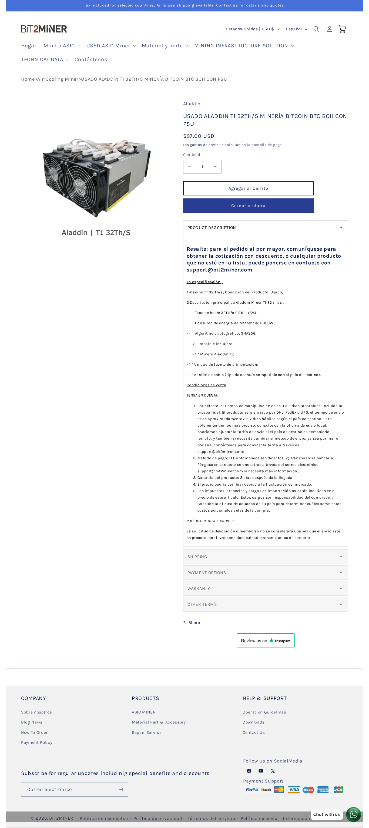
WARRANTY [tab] (198, 588)
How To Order (34, 732)
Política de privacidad (157, 818)
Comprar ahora (248, 205)
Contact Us (254, 732)
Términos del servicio (211, 818)
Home (28, 79)
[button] (61, 46)
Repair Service (147, 732)
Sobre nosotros (36, 712)
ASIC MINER (144, 712)
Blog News (31, 722)
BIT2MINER (61, 818)
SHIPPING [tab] (197, 556)
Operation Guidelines (264, 712)
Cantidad (191, 154)
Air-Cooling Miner (57, 79)
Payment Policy (36, 742)
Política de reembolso (104, 818)
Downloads (253, 722)
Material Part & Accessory (159, 722)
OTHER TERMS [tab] (202, 604)
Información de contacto (310, 818)
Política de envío (259, 818)
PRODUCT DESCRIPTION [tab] (211, 227)
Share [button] (194, 622)
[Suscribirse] (121, 790)
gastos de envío (204, 145)
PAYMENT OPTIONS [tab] (206, 572)
